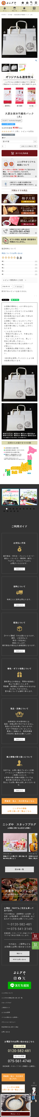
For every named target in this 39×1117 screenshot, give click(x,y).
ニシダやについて (7, 993)
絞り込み (19, 286)
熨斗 (4, 138)
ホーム (5, 10)
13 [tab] (14, 509)
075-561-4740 (19, 1061)
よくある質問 (6, 1012)
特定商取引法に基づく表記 (10, 1027)
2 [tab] (10, 506)
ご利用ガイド (6, 1007)
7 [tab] (27, 506)
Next (35, 38)
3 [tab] (13, 506)
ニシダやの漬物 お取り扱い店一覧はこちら (20, 809)
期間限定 (24, 10)
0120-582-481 (21, 924)
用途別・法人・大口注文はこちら (19, 801)
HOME (4, 14)
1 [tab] (6, 506)
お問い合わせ (6, 1032)
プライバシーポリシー (9, 1022)
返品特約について (9, 249)
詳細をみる (19, 569)
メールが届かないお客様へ (10, 1017)
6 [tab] (23, 506)
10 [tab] (4, 509)
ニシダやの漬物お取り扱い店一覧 (12, 998)
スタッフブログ (6, 1002)
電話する (19, 953)
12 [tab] (11, 509)
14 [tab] (17, 509)
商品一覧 (14, 10)
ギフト (34, 10)
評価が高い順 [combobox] (6, 286)
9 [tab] (34, 506)
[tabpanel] (10, 497)
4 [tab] (17, 506)
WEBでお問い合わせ (19, 959)
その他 (10, 14)
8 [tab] (30, 506)
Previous (4, 38)
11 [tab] (7, 509)
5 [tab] (20, 506)
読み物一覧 (19, 869)
